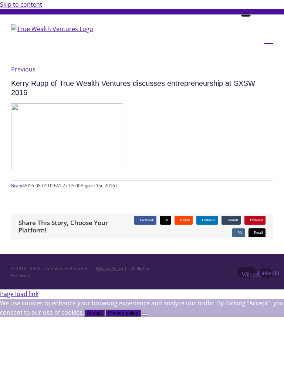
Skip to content (21, 4)
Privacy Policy (109, 268)
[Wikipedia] (246, 15)
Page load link (19, 294)
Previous (23, 69)
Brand (17, 185)
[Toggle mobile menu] (268, 38)
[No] (144, 314)
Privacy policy (123, 313)
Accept (94, 313)
